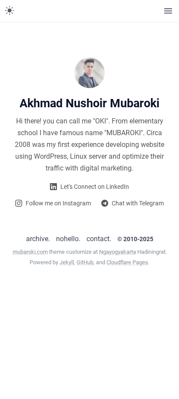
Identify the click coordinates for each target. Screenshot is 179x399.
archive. (38, 239)
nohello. (68, 239)
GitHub (84, 262)
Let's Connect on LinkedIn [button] (94, 186)
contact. (98, 239)
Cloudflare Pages (127, 262)
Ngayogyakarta (117, 252)
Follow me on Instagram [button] (58, 203)
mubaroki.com (30, 252)
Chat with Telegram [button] (138, 203)
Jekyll (67, 262)
